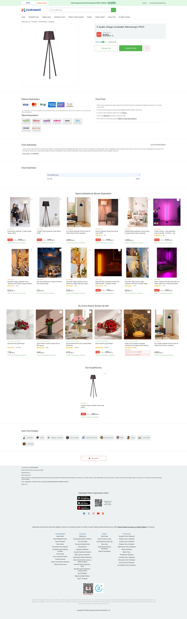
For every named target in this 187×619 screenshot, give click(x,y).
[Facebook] (84, 513)
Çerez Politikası (82, 573)
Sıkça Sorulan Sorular (104, 539)
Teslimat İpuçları (60, 559)
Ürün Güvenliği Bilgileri (158, 144)
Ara (113, 10)
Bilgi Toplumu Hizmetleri (82, 555)
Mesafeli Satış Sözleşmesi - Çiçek (82, 565)
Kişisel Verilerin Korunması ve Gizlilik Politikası (82, 561)
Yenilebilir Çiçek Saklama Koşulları (60, 550)
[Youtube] (98, 513)
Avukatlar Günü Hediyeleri (127, 557)
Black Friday (127, 552)
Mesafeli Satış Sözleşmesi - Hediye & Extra (82, 570)
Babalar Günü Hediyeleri (126, 544)
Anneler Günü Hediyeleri (126, 541)
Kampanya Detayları (82, 549)
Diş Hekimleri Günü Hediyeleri (127, 565)
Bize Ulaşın (104, 536)
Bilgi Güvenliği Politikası (82, 576)
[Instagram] (93, 513)
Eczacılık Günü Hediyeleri (127, 562)
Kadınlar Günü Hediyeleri (127, 539)
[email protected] (38, 470)
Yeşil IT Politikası (82, 579)
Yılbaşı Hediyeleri (126, 549)
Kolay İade (104, 544)
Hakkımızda (82, 536)
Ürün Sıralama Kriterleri (60, 556)
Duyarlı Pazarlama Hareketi (82, 552)
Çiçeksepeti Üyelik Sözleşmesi (82, 557)
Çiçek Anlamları (60, 541)
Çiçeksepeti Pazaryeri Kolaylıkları (104, 548)
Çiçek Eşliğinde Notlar (60, 539)
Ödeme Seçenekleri (104, 551)
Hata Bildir (94, 458)
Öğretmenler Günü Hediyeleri (127, 547)
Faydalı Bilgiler (60, 534)
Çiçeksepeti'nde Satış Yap (158, 3)
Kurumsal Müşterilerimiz (82, 544)
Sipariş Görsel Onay (60, 564)
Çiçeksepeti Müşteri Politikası (82, 539)
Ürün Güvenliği (82, 541)
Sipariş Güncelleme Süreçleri (60, 562)
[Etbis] (88, 589)
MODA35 (98, 42)
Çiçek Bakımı (60, 536)
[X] (88, 513)
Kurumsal (82, 534)
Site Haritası (60, 554)
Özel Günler (60, 544)
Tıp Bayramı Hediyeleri (127, 555)
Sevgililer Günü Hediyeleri (127, 536)
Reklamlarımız (82, 547)
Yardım (144, 3)
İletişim (104, 534)
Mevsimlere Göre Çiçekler (60, 547)
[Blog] (102, 513)
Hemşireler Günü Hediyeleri (126, 560)
